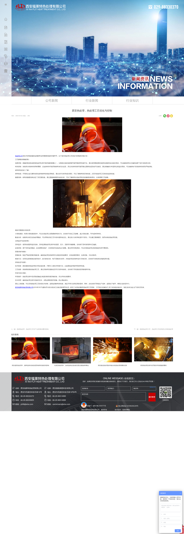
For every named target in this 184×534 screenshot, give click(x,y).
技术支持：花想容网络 (122, 409)
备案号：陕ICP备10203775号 (96, 406)
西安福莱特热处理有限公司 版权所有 (94, 409)
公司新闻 (51, 100)
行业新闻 (92, 100)
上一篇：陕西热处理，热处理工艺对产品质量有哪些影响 (30, 329)
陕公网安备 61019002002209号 (128, 406)
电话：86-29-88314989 (56, 396)
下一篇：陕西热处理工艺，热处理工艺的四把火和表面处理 (153, 329)
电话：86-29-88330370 (24, 396)
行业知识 (132, 100)
